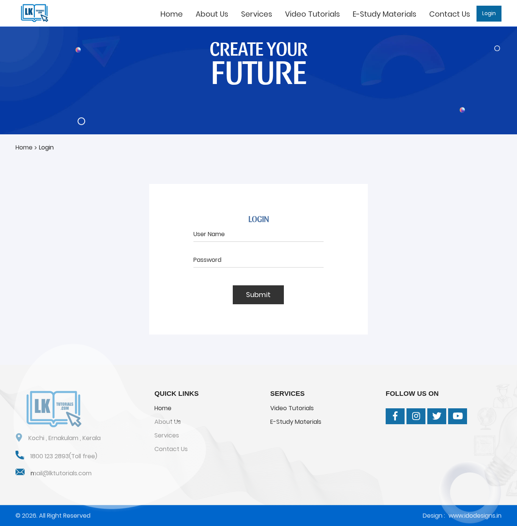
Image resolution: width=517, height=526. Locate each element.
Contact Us (449, 14)
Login (489, 13)
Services (256, 14)
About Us (212, 14)
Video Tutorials (312, 14)
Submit (258, 294)
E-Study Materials (384, 14)
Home (171, 14)
